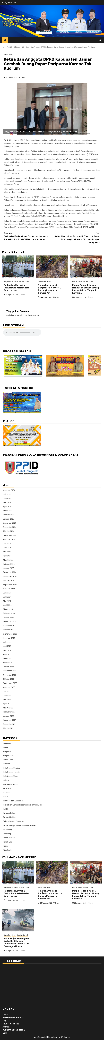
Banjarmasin (8, 282)
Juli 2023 (7, 642)
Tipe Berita (7, 850)
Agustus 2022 (9, 687)
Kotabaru (7, 788)
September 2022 (10, 683)
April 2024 (7, 605)
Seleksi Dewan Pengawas (13, 821)
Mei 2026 (7, 502)
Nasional (6, 792)
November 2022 (9, 675)
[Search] (100, 40)
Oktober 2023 (8, 630)
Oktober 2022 (8, 679)
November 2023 (9, 626)
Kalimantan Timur (10, 784)
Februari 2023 (8, 662)
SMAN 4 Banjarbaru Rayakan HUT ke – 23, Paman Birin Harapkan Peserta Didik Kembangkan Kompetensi (77, 238)
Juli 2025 (7, 543)
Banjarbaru (42, 282)
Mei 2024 (7, 601)
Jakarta (6, 780)
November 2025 (9, 527)
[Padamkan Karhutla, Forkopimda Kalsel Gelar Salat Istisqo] (18, 266)
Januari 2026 (8, 519)
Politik (5, 809)
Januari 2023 (8, 667)
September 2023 (10, 634)
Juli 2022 (7, 691)
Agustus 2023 (9, 638)
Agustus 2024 (9, 589)
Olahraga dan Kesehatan (13, 801)
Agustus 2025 (9, 539)
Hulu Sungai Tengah (11, 772)
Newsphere (52, 1037)
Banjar (6, 54)
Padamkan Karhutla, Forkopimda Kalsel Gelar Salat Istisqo (16, 288)
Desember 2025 (9, 523)
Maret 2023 (8, 658)
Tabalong (7, 834)
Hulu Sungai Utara (10, 776)
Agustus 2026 (9, 490)
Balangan (7, 743)
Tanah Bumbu (9, 838)
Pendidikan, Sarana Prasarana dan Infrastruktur (22, 805)
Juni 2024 (7, 597)
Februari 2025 (8, 564)
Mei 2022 (7, 699)
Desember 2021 (9, 720)
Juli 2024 (7, 593)
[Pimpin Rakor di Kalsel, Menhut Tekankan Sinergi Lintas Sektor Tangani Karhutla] (86, 266)
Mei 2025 (7, 552)
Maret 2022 (8, 708)
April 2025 (7, 556)
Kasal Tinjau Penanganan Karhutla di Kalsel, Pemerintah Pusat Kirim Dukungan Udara (17, 942)
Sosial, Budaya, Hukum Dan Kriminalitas (19, 825)
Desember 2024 (9, 572)
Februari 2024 (8, 613)
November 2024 (9, 576)
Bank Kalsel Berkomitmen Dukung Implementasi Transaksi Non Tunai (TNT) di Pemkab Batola (26, 236)
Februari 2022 (8, 712)
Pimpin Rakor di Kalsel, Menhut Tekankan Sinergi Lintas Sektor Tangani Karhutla (85, 289)
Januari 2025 (8, 568)
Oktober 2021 (8, 728)
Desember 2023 (9, 621)
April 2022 (7, 704)
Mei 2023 (7, 650)
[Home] (4, 40)
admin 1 (23, 78)
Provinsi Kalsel (24, 282)
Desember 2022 (9, 671)
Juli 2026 (7, 494)
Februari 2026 (8, 515)
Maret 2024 (8, 609)
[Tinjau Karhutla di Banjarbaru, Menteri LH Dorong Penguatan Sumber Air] (52, 266)
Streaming (7, 829)
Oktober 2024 (8, 580)
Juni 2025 (7, 547)
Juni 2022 (7, 695)
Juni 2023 (7, 646)
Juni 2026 (7, 498)
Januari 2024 (8, 617)
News (11, 54)
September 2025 (10, 535)
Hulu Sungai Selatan (11, 768)
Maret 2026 (8, 511)
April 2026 (7, 506)
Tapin (5, 846)
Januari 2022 (8, 716)
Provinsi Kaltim (9, 817)
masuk (19, 315)
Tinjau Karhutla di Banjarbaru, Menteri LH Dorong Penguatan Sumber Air (50, 289)
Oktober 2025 (8, 531)
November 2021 (9, 724)
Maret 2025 (8, 560)
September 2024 (10, 584)
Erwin (23, 295)
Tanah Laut (7, 842)
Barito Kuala (8, 760)
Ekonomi (6, 764)
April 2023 (7, 654)
